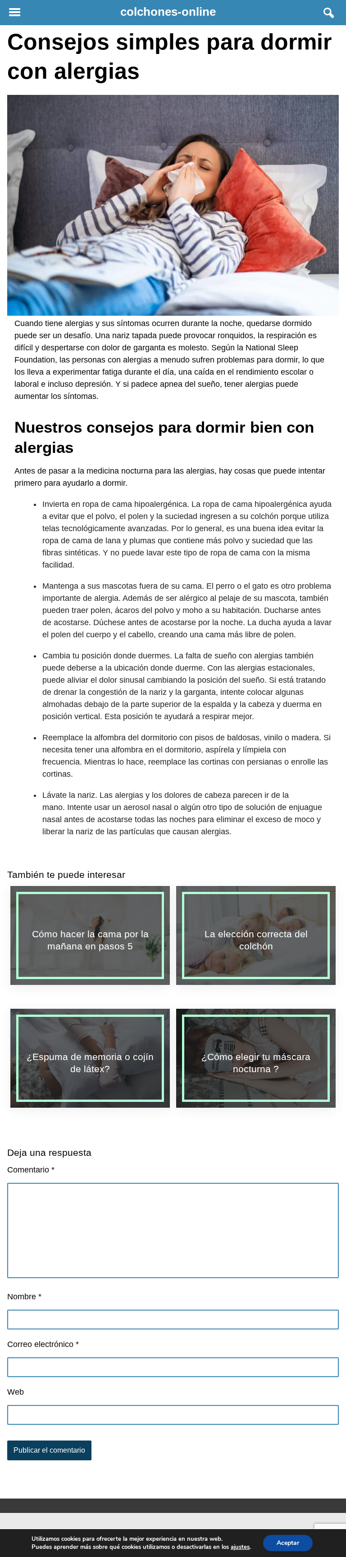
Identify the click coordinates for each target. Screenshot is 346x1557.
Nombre (24, 1296)
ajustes (240, 1547)
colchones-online (168, 11)
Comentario (31, 1169)
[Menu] (14, 12)
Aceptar (288, 1543)
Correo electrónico (43, 1344)
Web (15, 1391)
